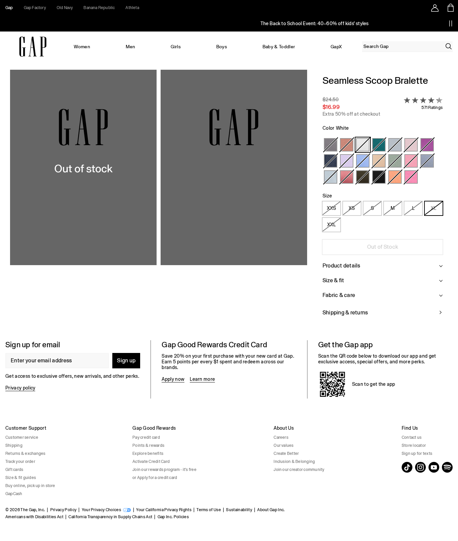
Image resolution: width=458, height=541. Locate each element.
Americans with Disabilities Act (34, 517)
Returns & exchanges (25, 453)
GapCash (13, 493)
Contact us (411, 437)
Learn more (202, 379)
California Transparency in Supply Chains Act (110, 517)
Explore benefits (147, 453)
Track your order (20, 461)
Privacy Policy (63, 509)
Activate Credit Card (151, 461)
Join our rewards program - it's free (164, 469)
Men (130, 46)
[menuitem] (82, 47)
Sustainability (239, 509)
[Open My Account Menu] (435, 7)
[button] (158, 199)
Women (82, 46)
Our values (283, 445)
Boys (221, 46)
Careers (281, 437)
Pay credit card (146, 437)
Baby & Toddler (279, 46)
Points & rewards (148, 445)
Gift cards (14, 469)
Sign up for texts (417, 453)
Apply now (173, 379)
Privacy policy (20, 387)
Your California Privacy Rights (163, 509)
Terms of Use (208, 509)
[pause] (451, 23)
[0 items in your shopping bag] (450, 7)
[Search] (449, 46)
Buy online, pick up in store (30, 485)
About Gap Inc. (271, 509)
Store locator (414, 445)
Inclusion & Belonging (294, 461)
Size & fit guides (20, 477)
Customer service (21, 437)
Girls (176, 46)
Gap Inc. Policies (173, 517)
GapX (336, 46)
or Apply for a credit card (154, 477)
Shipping (13, 445)
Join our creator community (299, 469)
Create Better (286, 453)
